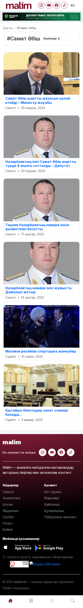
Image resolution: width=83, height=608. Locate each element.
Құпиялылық (54, 511)
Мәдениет (11, 511)
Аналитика (11, 498)
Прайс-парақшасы (16, 588)
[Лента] (52, 600)
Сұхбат (8, 517)
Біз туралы (53, 492)
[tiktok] (70, 452)
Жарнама (51, 498)
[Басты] (10, 600)
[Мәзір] (31, 600)
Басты (8, 28)
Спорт (8, 523)
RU (73, 5)
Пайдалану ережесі (60, 517)
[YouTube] (49, 5)
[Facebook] (56, 5)
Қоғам (8, 504)
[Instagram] (41, 5)
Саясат (8, 492)
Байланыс (52, 504)
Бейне (8, 529)
